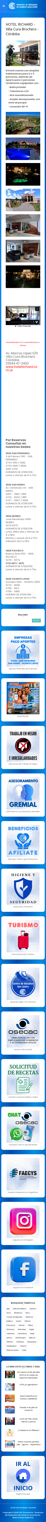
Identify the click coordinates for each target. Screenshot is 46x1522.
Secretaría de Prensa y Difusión (23, 1508)
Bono (28, 1313)
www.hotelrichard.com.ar (21, 368)
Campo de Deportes (14, 1317)
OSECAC (10, 1342)
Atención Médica (19, 1309)
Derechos (29, 1317)
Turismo (23, 1346)
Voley (24, 1350)
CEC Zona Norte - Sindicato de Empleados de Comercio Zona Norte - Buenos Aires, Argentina (24, 1515)
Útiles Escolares (13, 1350)
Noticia (9, 1338)
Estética (10, 1321)
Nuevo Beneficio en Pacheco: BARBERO (28, 1397)
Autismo (33, 1309)
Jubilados (10, 1333)
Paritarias (20, 1342)
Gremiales (22, 1329)
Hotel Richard (12, 342)
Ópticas (32, 1338)
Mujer (32, 1333)
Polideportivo (11, 1346)
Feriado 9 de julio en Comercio (28, 1408)
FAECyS (27, 1321)
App (8, 1309)
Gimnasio (10, 1329)
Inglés (31, 1329)
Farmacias (11, 1325)
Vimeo (23, 345)
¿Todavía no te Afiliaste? (28, 1430)
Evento (18, 1321)
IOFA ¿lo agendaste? (29, 1384)
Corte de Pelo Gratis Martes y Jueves (29, 1420)
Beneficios (18, 1313)
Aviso (9, 1313)
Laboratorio (22, 1333)
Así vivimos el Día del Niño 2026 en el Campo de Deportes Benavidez (28, 1375)
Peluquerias (31, 1342)
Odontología (20, 1338)
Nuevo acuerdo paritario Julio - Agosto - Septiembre (29, 1443)
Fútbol (30, 1325)
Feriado (22, 1325)
